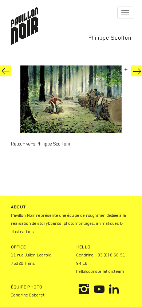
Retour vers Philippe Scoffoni (40, 144)
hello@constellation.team (100, 271)
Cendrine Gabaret (28, 295)
